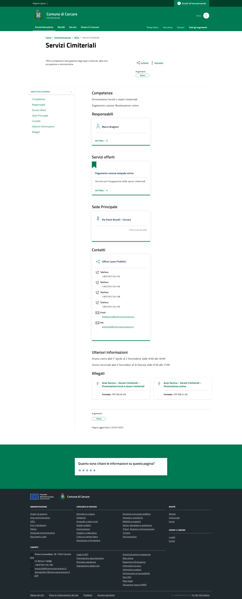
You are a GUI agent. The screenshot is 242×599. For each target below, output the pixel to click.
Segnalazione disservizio (88, 565)
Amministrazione (44, 27)
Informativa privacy (132, 565)
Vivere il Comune (90, 27)
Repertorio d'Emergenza (134, 562)
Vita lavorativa (130, 536)
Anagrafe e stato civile (87, 521)
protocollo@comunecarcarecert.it (118, 326)
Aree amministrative (40, 517)
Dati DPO (127, 577)
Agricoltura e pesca (85, 514)
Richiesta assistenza (86, 562)
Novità (61, 27)
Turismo (126, 533)
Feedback (87, 595)
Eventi (172, 541)
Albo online (128, 558)
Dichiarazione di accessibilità (136, 573)
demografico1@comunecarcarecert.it (52, 572)
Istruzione (168, 27)
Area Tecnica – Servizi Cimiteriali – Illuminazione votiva (183, 384)
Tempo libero (152, 27)
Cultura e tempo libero (87, 536)
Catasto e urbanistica (86, 533)
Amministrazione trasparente (137, 554)
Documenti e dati (38, 536)
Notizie (172, 514)
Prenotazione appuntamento (90, 558)
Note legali (128, 581)
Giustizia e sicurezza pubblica (136, 514)
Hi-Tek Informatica (201, 595)
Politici (33, 529)
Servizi (72, 27)
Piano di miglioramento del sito (63, 595)
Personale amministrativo (42, 533)
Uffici (32, 521)
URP (36, 575)
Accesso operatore (106, 595)
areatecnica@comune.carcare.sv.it (118, 316)
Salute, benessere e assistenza (137, 525)
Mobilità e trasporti (132, 521)
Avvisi (172, 521)
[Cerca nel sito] (206, 16)
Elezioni (180, 27)
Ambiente (81, 517)
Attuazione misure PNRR (134, 584)
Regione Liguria (39, 3)
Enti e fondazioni (38, 525)
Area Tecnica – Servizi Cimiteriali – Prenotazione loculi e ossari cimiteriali (123, 384)
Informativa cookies (132, 569)
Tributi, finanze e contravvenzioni (138, 529)
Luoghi (172, 537)
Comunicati (174, 517)
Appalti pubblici (83, 525)
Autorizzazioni (83, 529)
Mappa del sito (37, 595)
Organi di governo (38, 514)
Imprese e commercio (133, 517)
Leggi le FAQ (82, 554)
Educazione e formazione (88, 540)
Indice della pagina (40, 91)
